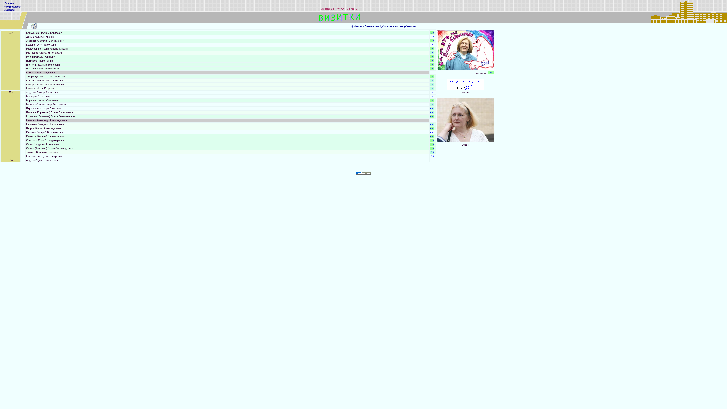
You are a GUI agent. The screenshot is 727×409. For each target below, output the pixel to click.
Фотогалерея (12, 6)
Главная (9, 3)
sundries (9, 10)
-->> (432, 32)
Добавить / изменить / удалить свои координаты (383, 26)
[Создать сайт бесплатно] (363, 173)
